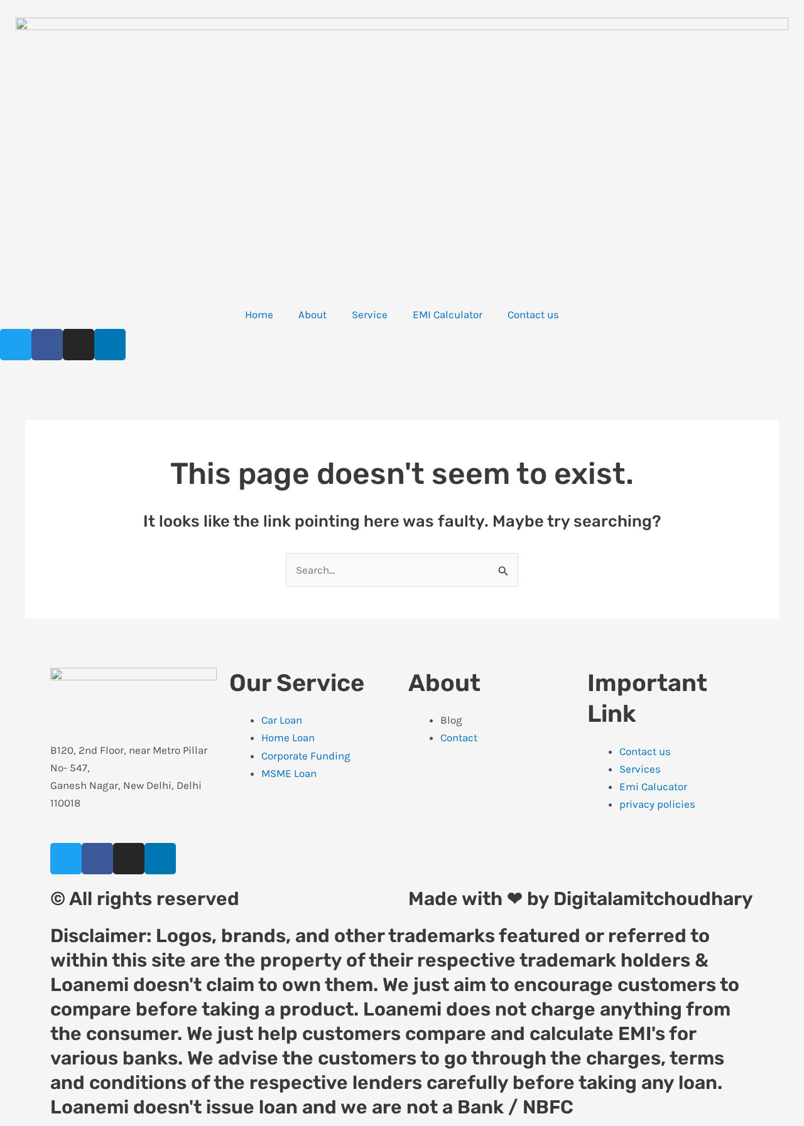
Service (370, 314)
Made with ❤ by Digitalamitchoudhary (580, 898)
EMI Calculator (447, 314)
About (312, 314)
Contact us (533, 314)
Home (259, 314)
